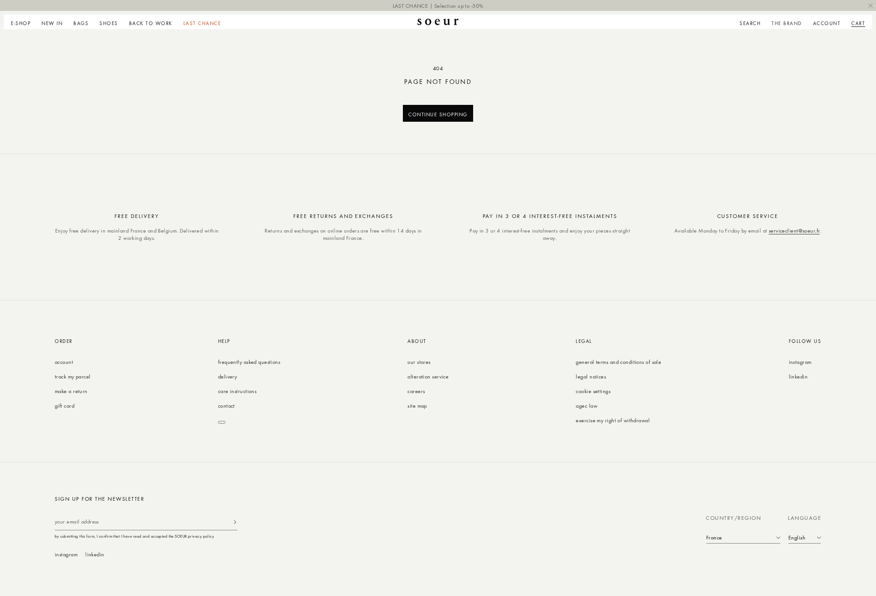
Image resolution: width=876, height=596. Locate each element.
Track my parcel (73, 376)
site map (417, 405)
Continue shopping (438, 114)
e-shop (21, 23)
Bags (81, 23)
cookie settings (593, 391)
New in (52, 23)
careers (416, 391)
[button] (23, 22)
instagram (800, 361)
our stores (418, 361)
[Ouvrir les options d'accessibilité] (221, 422)
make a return (71, 391)
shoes (108, 23)
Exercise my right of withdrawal (613, 420)
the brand (787, 23)
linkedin (798, 376)
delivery (227, 376)
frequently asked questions (249, 361)
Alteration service (427, 376)
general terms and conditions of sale (618, 361)
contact (226, 405)
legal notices (591, 376)
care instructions (237, 391)
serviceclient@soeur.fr (794, 230)
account (64, 361)
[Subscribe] (235, 521)
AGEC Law (586, 405)
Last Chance (202, 23)
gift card (64, 405)
